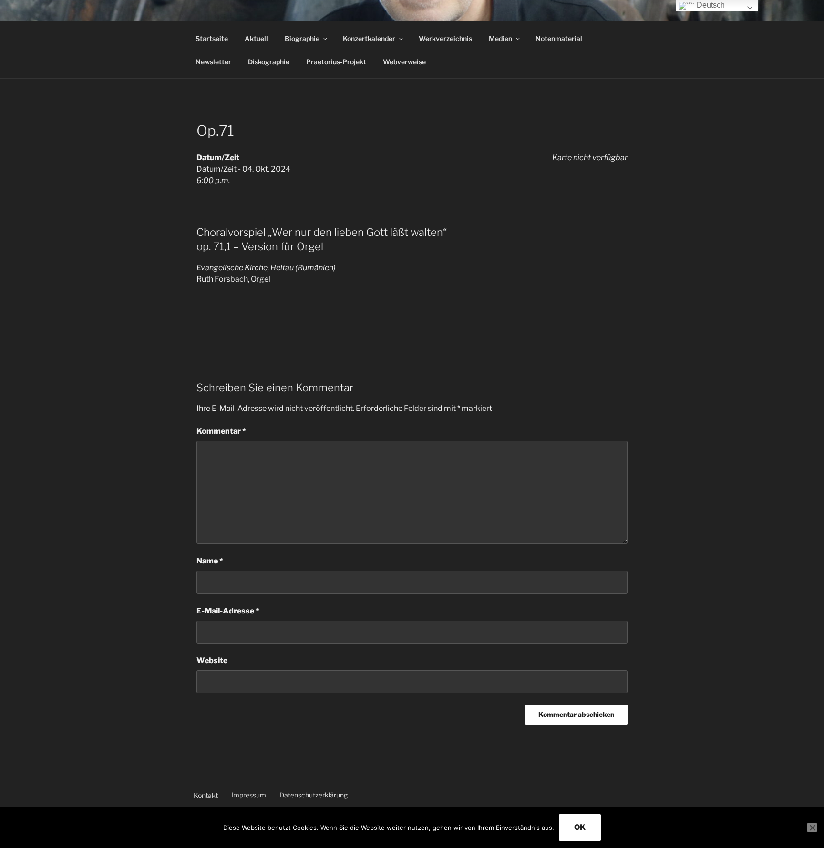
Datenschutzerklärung (313, 795)
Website (211, 660)
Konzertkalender (369, 38)
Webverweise (404, 62)
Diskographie (268, 62)
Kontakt (206, 795)
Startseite (212, 38)
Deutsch (710, 5)
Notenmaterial (559, 38)
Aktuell (256, 38)
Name (209, 560)
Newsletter (213, 62)
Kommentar (221, 431)
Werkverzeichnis (445, 38)
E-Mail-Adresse (227, 610)
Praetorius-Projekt (336, 62)
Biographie (302, 38)
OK (580, 827)
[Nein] (812, 827)
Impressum (248, 795)
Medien (500, 38)
